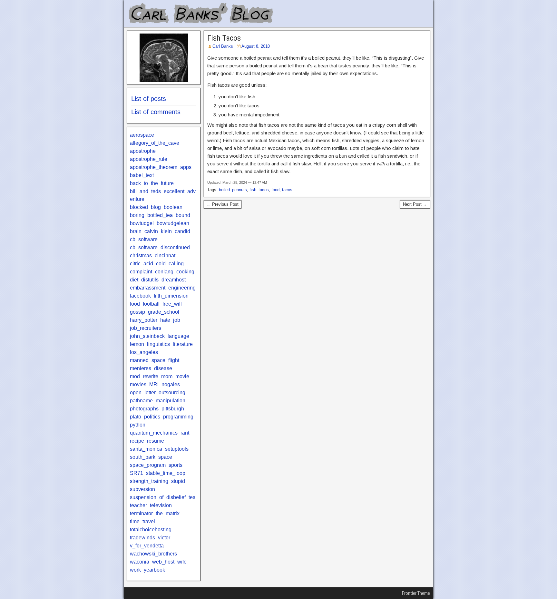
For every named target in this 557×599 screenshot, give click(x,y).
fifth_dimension (171, 296)
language (178, 336)
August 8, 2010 (255, 46)
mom (166, 376)
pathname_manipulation (157, 400)
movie (182, 376)
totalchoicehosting (150, 529)
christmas (141, 255)
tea (192, 497)
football (151, 304)
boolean (173, 207)
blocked (139, 207)
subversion (142, 489)
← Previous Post (223, 204)
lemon (137, 344)
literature (183, 344)
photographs (144, 408)
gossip (137, 312)
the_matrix (168, 513)
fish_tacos (259, 189)
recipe (137, 441)
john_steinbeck (147, 336)
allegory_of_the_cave (154, 143)
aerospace (142, 135)
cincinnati (166, 255)
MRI (154, 384)
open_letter (143, 392)
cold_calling (170, 263)
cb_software (144, 239)
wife (182, 562)
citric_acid (141, 263)
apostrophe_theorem (153, 167)
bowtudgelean (173, 223)
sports (175, 465)
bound (183, 215)
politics (152, 416)
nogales (170, 384)
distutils (150, 279)
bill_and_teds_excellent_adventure (163, 195)
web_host (163, 562)
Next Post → (415, 204)
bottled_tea (160, 215)
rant (185, 433)
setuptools (177, 449)
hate (165, 320)
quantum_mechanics (154, 433)
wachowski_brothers (153, 553)
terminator (141, 513)
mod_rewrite (144, 376)
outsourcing (172, 392)
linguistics (158, 344)
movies (138, 384)
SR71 (136, 473)
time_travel (142, 521)
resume (155, 441)
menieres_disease (151, 368)
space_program (148, 465)
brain (136, 231)
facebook (140, 296)
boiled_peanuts (233, 189)
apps (185, 167)
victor (164, 537)
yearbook (154, 570)
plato (135, 416)
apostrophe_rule (148, 159)
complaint (141, 271)
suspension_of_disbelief (158, 497)
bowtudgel (142, 223)
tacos (287, 189)
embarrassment (147, 287)
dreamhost (173, 279)
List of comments (156, 111)
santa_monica (146, 449)
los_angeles (144, 352)
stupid (178, 481)
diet (134, 279)
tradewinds (142, 537)
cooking (185, 271)
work (135, 570)
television (161, 505)
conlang (164, 271)
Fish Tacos (224, 38)
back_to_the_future (152, 183)
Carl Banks (222, 46)
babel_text (142, 175)
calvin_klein (158, 231)
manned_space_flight (154, 360)
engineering (182, 287)
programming (178, 416)
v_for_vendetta (147, 545)
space (165, 457)
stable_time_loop (165, 473)
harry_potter (143, 320)
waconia (139, 562)
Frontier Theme (416, 593)
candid (182, 231)
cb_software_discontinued (160, 247)
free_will (172, 304)
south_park (142, 457)
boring (137, 215)
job (176, 320)
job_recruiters (145, 328)
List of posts (148, 98)
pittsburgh (172, 408)
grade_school (163, 312)
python (137, 424)
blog (156, 207)
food (275, 189)
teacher (138, 505)
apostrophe (143, 151)
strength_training (149, 481)
